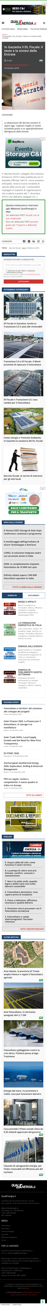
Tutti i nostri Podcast (32, 929)
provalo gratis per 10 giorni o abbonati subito (22, 225)
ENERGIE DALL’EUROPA (30, 646)
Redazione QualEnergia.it (16, 65)
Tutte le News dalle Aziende (27, 587)
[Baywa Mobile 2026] (23, 153)
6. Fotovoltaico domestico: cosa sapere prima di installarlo (21, 893)
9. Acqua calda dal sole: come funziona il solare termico (20, 863)
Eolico (3, 1240)
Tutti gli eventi (34, 795)
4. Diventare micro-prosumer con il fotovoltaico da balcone (23, 909)
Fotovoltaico (8, 29)
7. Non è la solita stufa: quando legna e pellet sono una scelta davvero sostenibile (21, 884)
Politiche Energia (7, 1231)
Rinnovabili (22, 29)
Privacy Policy (5, 1304)
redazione (25, 1288)
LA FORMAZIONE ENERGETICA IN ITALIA (30, 624)
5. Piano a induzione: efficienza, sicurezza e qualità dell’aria (21, 901)
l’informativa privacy (32, 274)
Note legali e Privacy (32, 1292)
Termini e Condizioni (29, 1295)
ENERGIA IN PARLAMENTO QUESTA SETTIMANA (30, 672)
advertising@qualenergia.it (18, 1253)
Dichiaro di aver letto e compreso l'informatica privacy (20, 271)
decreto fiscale (15, 248)
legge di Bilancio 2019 (30, 248)
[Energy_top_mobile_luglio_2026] (23, 9)
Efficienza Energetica (9, 1237)
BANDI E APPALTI (27, 602)
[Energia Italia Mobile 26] (23, 502)
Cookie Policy (15, 1295)
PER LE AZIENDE (10, 1245)
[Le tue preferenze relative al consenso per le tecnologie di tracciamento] (42, 1301)
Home (4, 34)
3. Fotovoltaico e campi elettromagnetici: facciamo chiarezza (19, 919)
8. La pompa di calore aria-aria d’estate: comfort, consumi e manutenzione (20, 873)
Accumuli (4, 1234)
